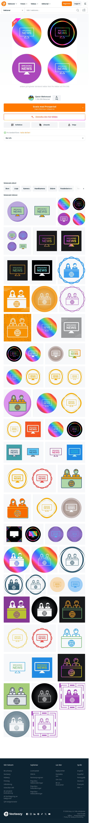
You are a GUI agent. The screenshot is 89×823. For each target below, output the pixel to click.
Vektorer (11, 4)
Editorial (45, 4)
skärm (52, 188)
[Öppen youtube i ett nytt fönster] (49, 814)
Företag (7, 781)
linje (16, 188)
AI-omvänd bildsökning (8, 792)
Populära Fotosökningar (35, 787)
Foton (23, 4)
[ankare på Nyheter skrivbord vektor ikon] (30, 211)
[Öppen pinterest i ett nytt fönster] (38, 814)
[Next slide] (80, 188)
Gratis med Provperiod (44, 107)
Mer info (8, 138)
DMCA (32, 774)
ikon (7, 188)
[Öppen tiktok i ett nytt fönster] (42, 814)
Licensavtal (34, 771)
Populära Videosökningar (36, 792)
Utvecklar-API (9, 787)
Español (79, 774)
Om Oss (58, 779)
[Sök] (77, 10)
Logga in (77, 4)
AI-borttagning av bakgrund (10, 797)
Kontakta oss (58, 775)
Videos (33, 4)
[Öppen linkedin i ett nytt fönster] (34, 814)
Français (79, 784)
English (78, 771)
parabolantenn (66, 188)
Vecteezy (7, 774)
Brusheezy (8, 771)
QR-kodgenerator (10, 802)
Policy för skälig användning (72, 817)
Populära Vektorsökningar (36, 782)
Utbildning (8, 784)
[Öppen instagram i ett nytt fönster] (31, 814)
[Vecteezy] (3, 3)
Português (80, 777)
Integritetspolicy (78, 815)
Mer (77, 787)
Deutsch (79, 781)
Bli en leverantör (59, 784)
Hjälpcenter (59, 771)
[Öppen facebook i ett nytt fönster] (27, 814)
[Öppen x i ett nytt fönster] (46, 814)
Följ (56, 99)
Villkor (68, 815)
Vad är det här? (25, 133)
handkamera (40, 188)
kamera (26, 188)
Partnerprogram (36, 777)
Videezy (7, 777)
